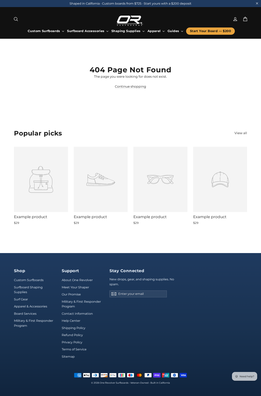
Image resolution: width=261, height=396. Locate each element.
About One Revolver (77, 280)
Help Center (71, 321)
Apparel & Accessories (30, 306)
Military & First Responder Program (33, 323)
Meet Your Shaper (75, 287)
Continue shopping (130, 86)
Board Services (25, 313)
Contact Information (77, 313)
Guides (174, 31)
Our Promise (71, 294)
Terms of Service (74, 349)
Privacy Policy (72, 342)
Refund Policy (72, 335)
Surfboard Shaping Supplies (28, 290)
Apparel (155, 31)
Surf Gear (21, 299)
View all (240, 133)
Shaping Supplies (126, 31)
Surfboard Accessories (86, 31)
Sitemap (68, 356)
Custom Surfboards (44, 31)
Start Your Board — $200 (210, 31)
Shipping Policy (73, 328)
